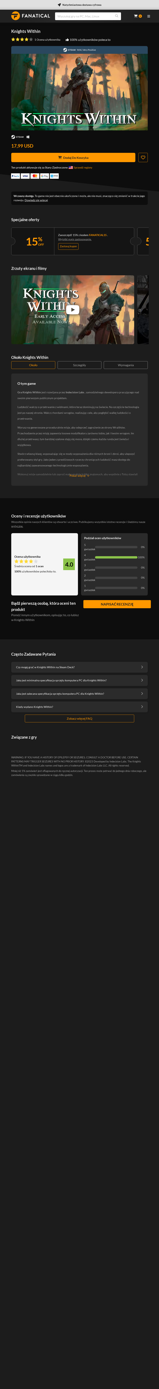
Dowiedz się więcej (36, 200)
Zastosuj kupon (68, 246)
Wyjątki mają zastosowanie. (75, 239)
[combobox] (92, 16)
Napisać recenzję (117, 604)
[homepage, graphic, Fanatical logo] (30, 15)
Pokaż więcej (78, 475)
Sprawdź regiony (83, 167)
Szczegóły (79, 365)
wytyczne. (17, 526)
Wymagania (126, 365)
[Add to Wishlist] (143, 157)
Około (33, 365)
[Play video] (72, 309)
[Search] (116, 16)
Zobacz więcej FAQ (79, 718)
